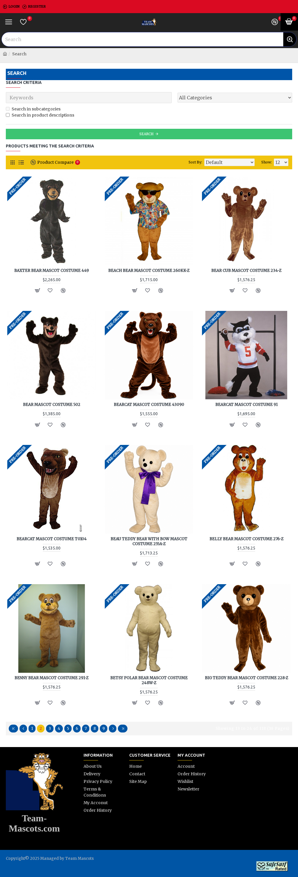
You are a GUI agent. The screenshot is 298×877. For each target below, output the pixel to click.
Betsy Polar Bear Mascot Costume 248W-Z (149, 680)
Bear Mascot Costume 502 (51, 404)
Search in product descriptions (43, 115)
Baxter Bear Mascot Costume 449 (51, 270)
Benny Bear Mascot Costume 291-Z (51, 678)
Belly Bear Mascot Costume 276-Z (246, 539)
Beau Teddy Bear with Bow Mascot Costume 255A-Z (149, 541)
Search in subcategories (36, 109)
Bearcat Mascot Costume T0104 (52, 539)
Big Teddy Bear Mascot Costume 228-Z (246, 678)
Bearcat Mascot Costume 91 (246, 404)
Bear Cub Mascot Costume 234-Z (246, 270)
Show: (266, 162)
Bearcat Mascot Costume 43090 (149, 404)
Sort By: (195, 162)
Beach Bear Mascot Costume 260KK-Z (148, 270)
